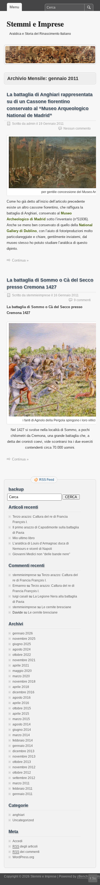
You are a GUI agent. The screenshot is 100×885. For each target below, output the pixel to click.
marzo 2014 (21, 735)
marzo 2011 (21, 783)
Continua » (20, 260)
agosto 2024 (22, 649)
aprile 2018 (21, 687)
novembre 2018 (24, 681)
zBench (82, 876)
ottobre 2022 (22, 655)
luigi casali (20, 596)
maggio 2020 (22, 671)
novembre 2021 (24, 660)
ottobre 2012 (22, 772)
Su (94, 878)
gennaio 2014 (23, 746)
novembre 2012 (24, 767)
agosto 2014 (22, 724)
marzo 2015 (21, 719)
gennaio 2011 (23, 794)
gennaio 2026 (23, 633)
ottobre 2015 (22, 708)
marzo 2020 (21, 676)
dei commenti (26, 852)
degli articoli (25, 846)
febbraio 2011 (23, 789)
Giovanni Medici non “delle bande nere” (41, 554)
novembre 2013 (24, 756)
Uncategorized (23, 820)
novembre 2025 (24, 639)
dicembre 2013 (23, 751)
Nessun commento (77, 128)
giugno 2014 (22, 730)
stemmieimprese (38, 295)
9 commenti (82, 300)
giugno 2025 (22, 644)
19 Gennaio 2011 (51, 124)
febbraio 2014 (23, 740)
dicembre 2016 (23, 692)
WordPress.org (23, 857)
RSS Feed (46, 480)
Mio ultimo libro (24, 538)
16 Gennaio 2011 (66, 295)
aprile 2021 (21, 665)
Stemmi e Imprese (35, 23)
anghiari (19, 815)
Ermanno (19, 586)
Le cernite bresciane (56, 607)
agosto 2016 (22, 697)
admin (30, 124)
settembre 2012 (24, 778)
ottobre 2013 (22, 762)
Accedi (17, 841)
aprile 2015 (21, 714)
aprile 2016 (21, 703)
